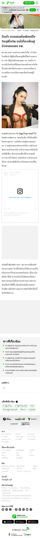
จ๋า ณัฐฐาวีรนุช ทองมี (20, 405)
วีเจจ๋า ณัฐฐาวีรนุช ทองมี (9, 409)
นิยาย (3, 455)
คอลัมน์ (31, 450)
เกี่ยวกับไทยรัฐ (23, 488)
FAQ (14, 490)
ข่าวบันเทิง (26, 30)
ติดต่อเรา (23, 496)
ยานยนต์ (17, 439)
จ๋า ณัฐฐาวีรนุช (7, 405)
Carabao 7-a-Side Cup (23, 471)
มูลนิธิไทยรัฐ (33, 488)
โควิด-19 (21, 409)
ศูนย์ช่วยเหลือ (22, 490)
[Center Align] (37, 10)
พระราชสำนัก (6, 434)
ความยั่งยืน (5, 442)
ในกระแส (30, 434)
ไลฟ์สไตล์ (4, 458)
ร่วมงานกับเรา (12, 488)
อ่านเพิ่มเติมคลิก (17, 10)
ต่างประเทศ (30, 437)
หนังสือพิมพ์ (19, 450)
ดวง (17, 453)
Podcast (31, 455)
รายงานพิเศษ (6, 450)
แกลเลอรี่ (4, 471)
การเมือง (4, 437)
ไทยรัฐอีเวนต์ (6, 480)
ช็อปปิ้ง (4, 477)
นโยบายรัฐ (18, 437)
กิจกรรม (4, 488)
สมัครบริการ (29, 3)
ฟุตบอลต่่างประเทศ (7, 466)
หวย (30, 453)
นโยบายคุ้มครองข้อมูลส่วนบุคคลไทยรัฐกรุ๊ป (15, 493)
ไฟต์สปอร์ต (5, 469)
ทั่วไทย (17, 434)
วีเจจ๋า (30, 405)
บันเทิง (20, 30)
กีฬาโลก (17, 469)
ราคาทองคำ (31, 439)
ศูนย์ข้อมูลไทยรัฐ (7, 490)
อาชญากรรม (6, 439)
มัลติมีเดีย (19, 458)
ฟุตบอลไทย (18, 466)
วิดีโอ (17, 455)
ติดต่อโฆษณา (32, 496)
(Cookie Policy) (8, 12)
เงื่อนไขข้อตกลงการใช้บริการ (10, 496)
